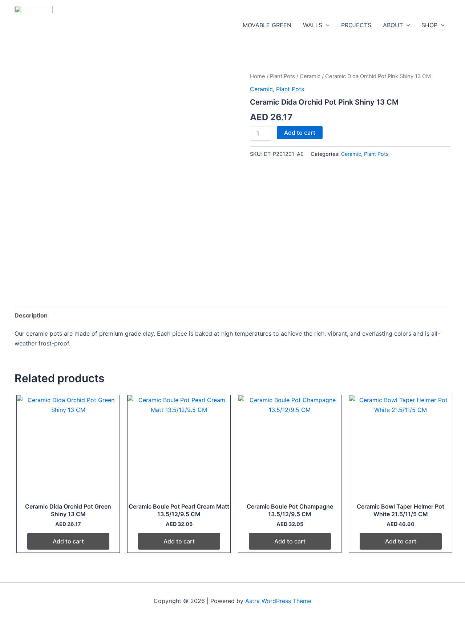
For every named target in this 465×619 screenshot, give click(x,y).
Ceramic (310, 76)
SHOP (429, 25)
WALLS (312, 25)
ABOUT (393, 25)
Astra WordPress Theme (278, 600)
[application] (325, 25)
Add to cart (299, 132)
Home (257, 76)
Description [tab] (31, 315)
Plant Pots (282, 76)
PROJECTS (356, 25)
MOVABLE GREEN (267, 25)
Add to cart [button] (68, 541)
